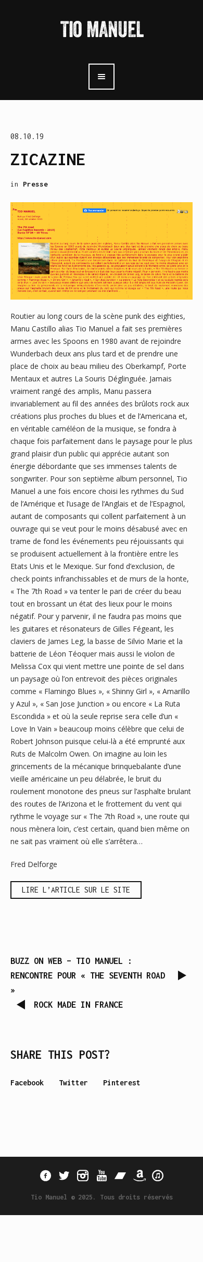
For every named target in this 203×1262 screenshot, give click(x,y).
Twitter (73, 1082)
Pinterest (122, 1082)
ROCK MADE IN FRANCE (78, 1004)
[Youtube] (101, 1175)
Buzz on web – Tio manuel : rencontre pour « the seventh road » (87, 975)
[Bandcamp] (120, 1175)
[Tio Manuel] (101, 31)
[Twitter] (64, 1175)
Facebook (27, 1082)
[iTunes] (157, 1175)
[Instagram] (82, 1175)
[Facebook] (45, 1175)
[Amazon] (139, 1175)
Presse (35, 184)
